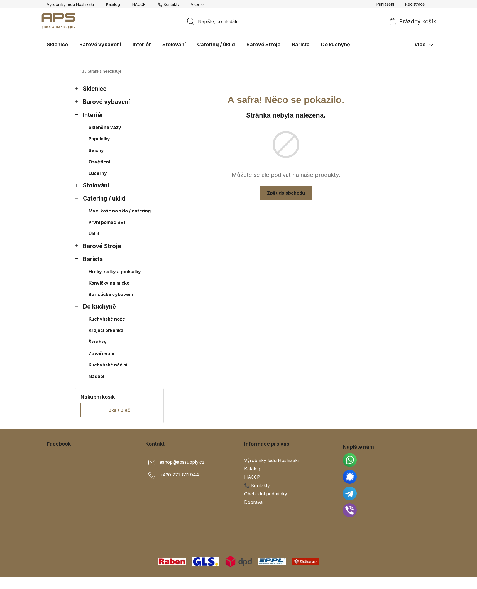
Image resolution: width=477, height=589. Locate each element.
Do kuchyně (99, 306)
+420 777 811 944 (179, 475)
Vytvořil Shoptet (413, 583)
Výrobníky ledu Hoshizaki (70, 4)
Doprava (253, 502)
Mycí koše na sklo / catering (120, 211)
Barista (93, 259)
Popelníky (99, 138)
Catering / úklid (104, 198)
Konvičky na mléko (109, 283)
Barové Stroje (102, 246)
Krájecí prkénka (106, 330)
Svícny (96, 150)
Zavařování (101, 353)
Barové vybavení (106, 101)
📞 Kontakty (169, 4)
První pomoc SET (107, 222)
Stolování (96, 185)
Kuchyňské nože (107, 319)
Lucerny (98, 173)
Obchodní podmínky (265, 494)
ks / (119, 410)
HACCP (139, 4)
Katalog (113, 4)
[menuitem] (57, 44)
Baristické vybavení (111, 294)
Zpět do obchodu (286, 193)
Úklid (94, 233)
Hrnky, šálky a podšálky (115, 271)
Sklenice (95, 88)
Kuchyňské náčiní (108, 365)
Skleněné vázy (105, 127)
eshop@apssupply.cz (182, 462)
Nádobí (96, 376)
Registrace (415, 4)
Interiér (93, 114)
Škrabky (98, 341)
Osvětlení (99, 162)
